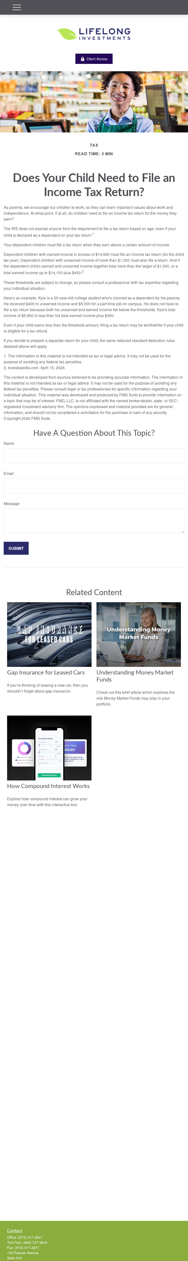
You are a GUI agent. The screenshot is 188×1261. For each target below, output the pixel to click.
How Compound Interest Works (48, 786)
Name (9, 443)
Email (9, 473)
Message (12, 503)
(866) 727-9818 (35, 1242)
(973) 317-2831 (30, 1237)
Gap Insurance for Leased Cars (46, 673)
